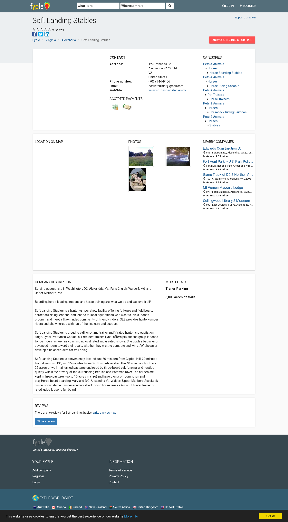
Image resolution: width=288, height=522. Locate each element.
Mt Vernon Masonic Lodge (223, 188)
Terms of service (120, 470)
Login (36, 482)
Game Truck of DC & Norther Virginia (228, 175)
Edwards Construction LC (222, 148)
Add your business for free (232, 40)
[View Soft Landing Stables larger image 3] (137, 179)
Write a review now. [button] (105, 412)
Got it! (270, 515)
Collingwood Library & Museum (226, 201)
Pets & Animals (213, 64)
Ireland (77, 507)
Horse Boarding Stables (225, 73)
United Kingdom (147, 507)
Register (249, 5)
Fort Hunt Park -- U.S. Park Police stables (228, 161)
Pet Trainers (215, 95)
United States (174, 507)
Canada (60, 507)
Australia (42, 507)
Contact (114, 482)
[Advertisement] (68, 78)
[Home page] (40, 6)
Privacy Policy (118, 476)
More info (131, 516)
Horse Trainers (219, 99)
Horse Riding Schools (224, 86)
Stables (214, 125)
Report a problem (245, 17)
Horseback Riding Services (228, 112)
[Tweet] (40, 34)
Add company (41, 470)
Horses (212, 68)
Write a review (46, 421)
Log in (229, 5)
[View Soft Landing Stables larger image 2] (178, 156)
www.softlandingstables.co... (168, 90)
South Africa (121, 507)
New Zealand (97, 507)
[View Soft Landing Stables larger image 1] (141, 156)
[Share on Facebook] (34, 34)
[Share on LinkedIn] (46, 34)
